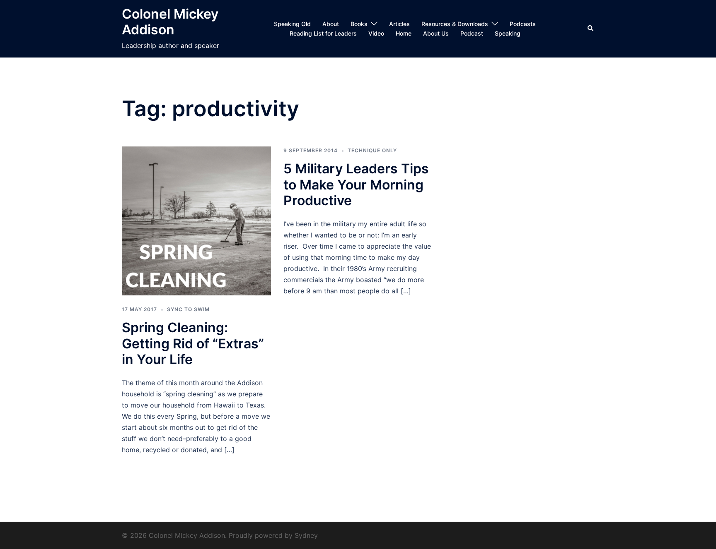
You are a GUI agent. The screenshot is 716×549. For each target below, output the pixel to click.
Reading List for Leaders (323, 33)
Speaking (507, 33)
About (330, 23)
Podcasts (523, 23)
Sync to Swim (188, 309)
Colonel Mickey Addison (170, 22)
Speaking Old (292, 23)
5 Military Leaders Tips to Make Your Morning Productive (356, 185)
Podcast (471, 33)
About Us (436, 33)
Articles (399, 23)
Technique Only (372, 150)
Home (403, 33)
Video (376, 33)
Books (359, 23)
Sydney (306, 535)
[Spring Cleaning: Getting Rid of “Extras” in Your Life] (196, 220)
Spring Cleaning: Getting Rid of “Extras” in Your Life (193, 343)
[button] (591, 28)
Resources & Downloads (454, 23)
